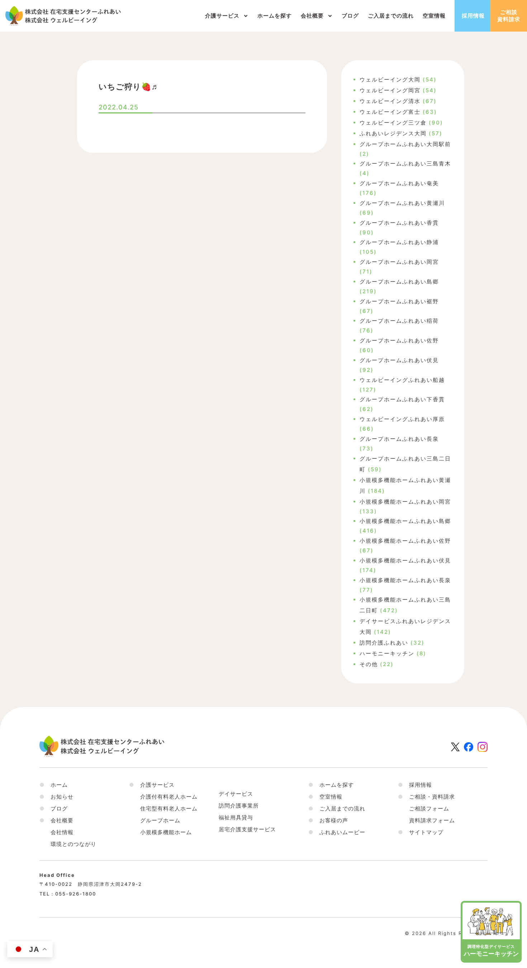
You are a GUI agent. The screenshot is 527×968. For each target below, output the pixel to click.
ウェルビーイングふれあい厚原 (402, 419)
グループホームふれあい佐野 (399, 340)
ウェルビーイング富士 (390, 111)
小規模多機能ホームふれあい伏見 (405, 560)
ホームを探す (274, 15)
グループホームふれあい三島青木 (405, 163)
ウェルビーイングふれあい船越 (402, 380)
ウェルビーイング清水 (390, 101)
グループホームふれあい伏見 (399, 360)
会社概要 (312, 15)
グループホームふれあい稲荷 (399, 320)
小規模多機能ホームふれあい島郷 (405, 521)
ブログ (350, 15)
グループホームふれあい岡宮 (399, 261)
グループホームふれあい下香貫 (402, 399)
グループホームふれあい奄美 (399, 183)
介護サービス (222, 15)
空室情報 (434, 15)
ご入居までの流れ (391, 15)
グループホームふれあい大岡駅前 (405, 144)
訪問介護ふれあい (384, 642)
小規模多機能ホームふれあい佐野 (405, 540)
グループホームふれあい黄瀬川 (402, 203)
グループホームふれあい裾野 (399, 301)
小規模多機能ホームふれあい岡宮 (405, 501)
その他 (369, 664)
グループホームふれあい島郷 (399, 281)
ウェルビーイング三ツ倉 (393, 122)
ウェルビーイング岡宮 (390, 90)
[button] (56, 820)
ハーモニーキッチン (387, 653)
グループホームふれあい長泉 (399, 438)
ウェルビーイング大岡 (390, 79)
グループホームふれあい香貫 (399, 222)
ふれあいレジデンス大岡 (393, 133)
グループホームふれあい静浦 (399, 242)
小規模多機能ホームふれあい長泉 (405, 580)
